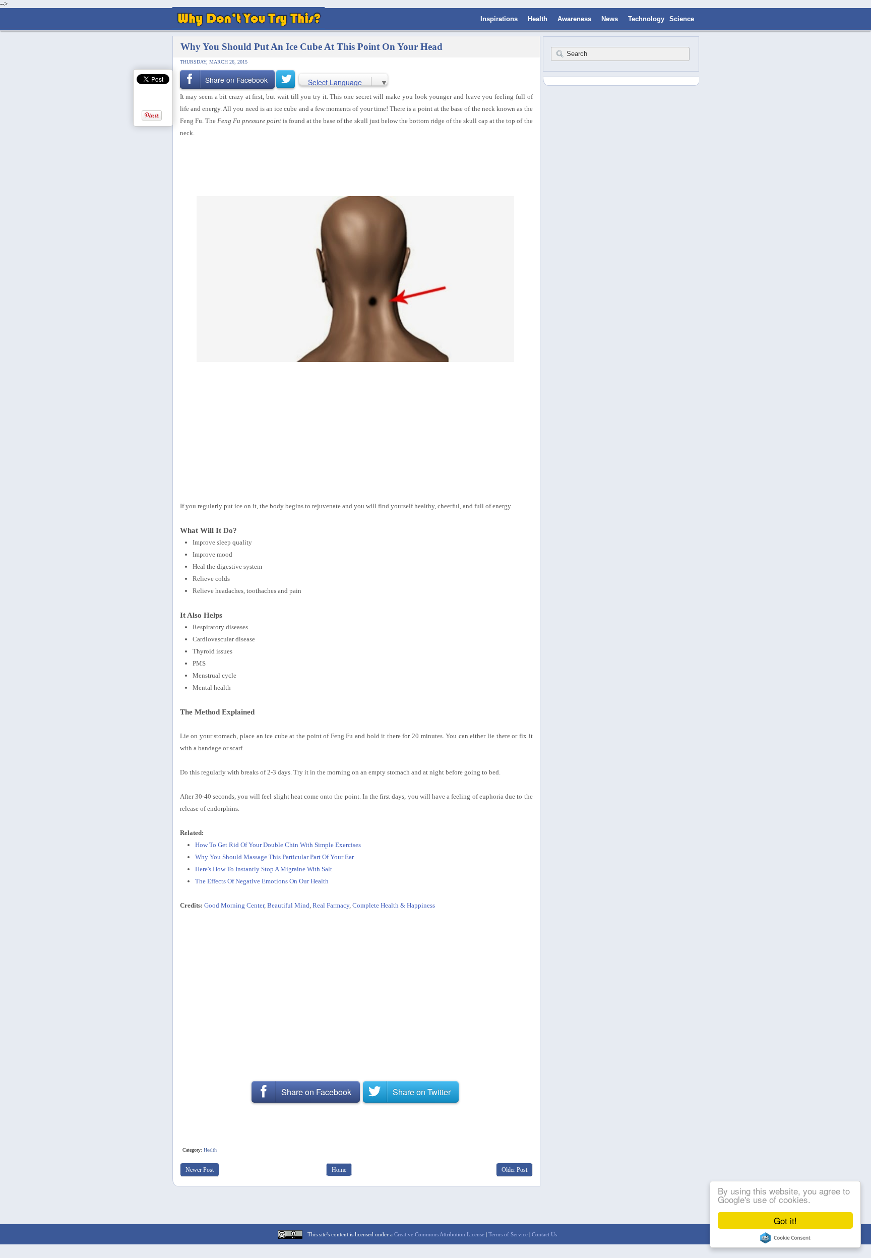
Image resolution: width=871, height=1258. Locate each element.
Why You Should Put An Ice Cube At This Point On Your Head (311, 46)
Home (339, 1169)
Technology (646, 19)
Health (537, 19)
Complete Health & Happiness (393, 905)
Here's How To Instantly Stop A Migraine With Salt (263, 869)
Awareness (574, 19)
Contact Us (544, 1234)
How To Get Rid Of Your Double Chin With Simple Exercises (278, 845)
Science (681, 19)
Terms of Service (508, 1234)
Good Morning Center (234, 905)
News (609, 19)
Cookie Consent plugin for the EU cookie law (785, 1237)
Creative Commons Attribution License (439, 1234)
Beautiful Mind (288, 905)
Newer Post (199, 1169)
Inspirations (499, 19)
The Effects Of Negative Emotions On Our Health (262, 881)
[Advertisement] (353, 166)
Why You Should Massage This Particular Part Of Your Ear (274, 857)
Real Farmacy (331, 905)
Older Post (514, 1169)
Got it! (785, 1220)
